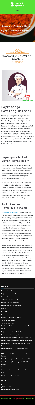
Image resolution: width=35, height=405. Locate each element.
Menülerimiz (4, 311)
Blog (2, 314)
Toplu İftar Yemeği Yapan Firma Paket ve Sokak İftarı (16, 359)
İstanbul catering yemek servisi (10, 329)
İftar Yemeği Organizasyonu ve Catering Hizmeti (15, 370)
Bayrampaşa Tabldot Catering (10, 212)
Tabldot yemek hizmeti (8, 320)
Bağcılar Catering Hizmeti (8, 294)
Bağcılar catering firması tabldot (11, 332)
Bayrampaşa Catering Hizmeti (10, 302)
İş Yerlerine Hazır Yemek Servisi (10, 376)
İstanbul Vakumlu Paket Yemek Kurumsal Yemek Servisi (16, 337)
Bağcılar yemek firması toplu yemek (11, 334)
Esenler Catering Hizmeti (8, 291)
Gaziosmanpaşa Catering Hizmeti (11, 305)
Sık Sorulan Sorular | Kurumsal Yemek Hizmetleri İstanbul (15, 355)
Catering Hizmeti (17, 398)
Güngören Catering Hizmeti (9, 297)
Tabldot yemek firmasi (7, 323)
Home (3, 367)
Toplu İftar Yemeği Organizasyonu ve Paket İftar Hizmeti (15, 363)
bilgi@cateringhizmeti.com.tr (11, 389)
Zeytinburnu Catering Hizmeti (9, 299)
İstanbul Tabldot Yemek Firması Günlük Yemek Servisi (16, 340)
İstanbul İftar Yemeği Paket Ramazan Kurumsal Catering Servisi (14, 350)
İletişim (3, 308)
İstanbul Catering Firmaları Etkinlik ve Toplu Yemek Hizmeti (15, 345)
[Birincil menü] (17, 11)
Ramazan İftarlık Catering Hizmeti (11, 317)
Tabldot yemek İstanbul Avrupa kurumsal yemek (15, 326)
